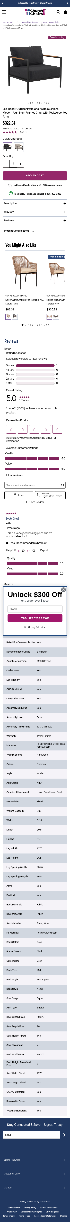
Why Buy (9, 212)
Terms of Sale (9, 1216)
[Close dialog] (63, 589)
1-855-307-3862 (53, 194)
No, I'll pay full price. (35, 627)
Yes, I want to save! (35, 618)
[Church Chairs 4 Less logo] (35, 12)
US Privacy (12, 1212)
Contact (8, 1188)
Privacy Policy (30, 1208)
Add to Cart (35, 175)
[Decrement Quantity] (6, 164)
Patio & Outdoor (9, 23)
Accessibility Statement (45, 1216)
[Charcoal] (7, 147)
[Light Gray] (18, 147)
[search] (58, 12)
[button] (35, 67)
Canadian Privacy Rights (31, 1212)
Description (10, 203)
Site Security (14, 1208)
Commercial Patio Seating (29, 23)
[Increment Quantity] (20, 164)
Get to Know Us (12, 1160)
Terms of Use (24, 1216)
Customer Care (12, 1174)
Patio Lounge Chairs (51, 23)
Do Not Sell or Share (48, 1208)
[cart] (65, 13)
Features (9, 220)
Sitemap (63, 1216)
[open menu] (4, 12)
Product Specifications (16, 231)
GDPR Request (52, 1212)
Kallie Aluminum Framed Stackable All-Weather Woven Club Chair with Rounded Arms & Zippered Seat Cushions (24, 300)
